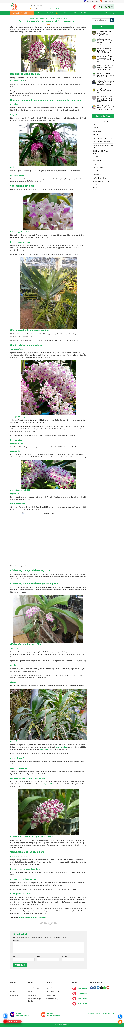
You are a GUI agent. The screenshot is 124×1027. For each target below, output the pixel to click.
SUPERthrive (97, 160)
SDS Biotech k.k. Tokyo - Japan (100, 152)
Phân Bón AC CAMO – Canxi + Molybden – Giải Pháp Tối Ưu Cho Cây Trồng (105, 41)
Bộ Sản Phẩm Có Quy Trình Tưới (101, 123)
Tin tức (76, 13)
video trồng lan (59, 9)
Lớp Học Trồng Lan (64, 13)
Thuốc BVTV (97, 174)
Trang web (65, 956)
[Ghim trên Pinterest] (51, 923)
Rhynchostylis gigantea (17, 80)
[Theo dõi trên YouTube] (107, 987)
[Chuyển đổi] (112, 135)
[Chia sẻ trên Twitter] (45, 923)
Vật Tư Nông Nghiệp (99, 178)
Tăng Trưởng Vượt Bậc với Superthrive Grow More (104, 90)
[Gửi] (61, 5)
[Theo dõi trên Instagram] (94, 987)
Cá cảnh (95, 128)
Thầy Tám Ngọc (98, 167)
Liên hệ (83, 13)
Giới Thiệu (50, 13)
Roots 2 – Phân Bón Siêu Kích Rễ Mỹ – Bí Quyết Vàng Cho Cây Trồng (105, 67)
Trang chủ (41, 13)
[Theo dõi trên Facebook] (91, 987)
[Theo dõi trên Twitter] (98, 987)
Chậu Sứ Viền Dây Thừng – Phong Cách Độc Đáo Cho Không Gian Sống (105, 82)
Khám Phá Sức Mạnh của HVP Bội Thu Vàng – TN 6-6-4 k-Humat (105, 50)
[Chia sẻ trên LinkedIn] (55, 923)
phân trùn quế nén (62, 747)
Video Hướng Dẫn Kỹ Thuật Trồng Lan (101, 183)
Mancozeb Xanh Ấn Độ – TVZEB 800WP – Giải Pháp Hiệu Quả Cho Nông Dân (105, 58)
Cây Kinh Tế (97, 131)
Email (39, 956)
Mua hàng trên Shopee (108, 1)
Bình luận (16, 940)
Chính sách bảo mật (107, 1013)
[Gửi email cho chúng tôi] (101, 987)
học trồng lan (43, 9)
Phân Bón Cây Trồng (99, 138)
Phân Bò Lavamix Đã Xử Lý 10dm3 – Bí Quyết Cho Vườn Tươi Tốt (105, 75)
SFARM (95, 157)
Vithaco (95, 187)
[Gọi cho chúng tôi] (104, 987)
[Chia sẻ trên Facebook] (41, 923)
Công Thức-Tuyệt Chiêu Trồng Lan (52, 18)
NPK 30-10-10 (44, 749)
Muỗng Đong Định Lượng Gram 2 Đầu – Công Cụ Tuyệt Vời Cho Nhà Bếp (105, 107)
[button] (22, 13)
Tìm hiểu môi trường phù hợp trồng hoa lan (32, 917)
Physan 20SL (48, 784)
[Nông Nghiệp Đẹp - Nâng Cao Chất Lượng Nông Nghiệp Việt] (18, 7)
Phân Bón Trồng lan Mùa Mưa (102, 142)
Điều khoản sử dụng (93, 1013)
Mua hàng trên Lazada (92, 1)
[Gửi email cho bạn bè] (48, 923)
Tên (14, 956)
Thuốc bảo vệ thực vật (100, 171)
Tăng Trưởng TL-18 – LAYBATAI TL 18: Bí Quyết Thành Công (104, 33)
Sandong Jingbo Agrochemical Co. (103, 146)
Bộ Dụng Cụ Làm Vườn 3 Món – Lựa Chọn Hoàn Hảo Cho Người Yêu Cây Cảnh (105, 99)
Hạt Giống (96, 135)
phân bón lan (50, 9)
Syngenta (96, 164)
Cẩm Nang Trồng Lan (36, 18)
